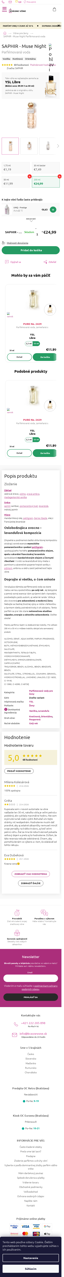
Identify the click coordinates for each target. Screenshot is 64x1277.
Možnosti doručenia (17, 242)
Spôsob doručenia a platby (31, 1177)
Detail (19, 357)
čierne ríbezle (40, 518)
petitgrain (28, 518)
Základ (7, 490)
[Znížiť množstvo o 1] (36, 228)
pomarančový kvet (29, 505)
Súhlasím (31, 1268)
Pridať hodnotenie (19, 771)
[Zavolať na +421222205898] (5, 2)
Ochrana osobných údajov (30, 1196)
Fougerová (34, 719)
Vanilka (33, 710)
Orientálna (46, 716)
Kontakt (31, 1205)
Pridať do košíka (31, 250)
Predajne (30, 1156)
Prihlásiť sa (31, 997)
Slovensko (30, 1058)
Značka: (15, 68)
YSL (31, 701)
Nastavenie (30, 1258)
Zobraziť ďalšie (30, 883)
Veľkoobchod (31, 1191)
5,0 (19, 2)
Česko (30, 1054)
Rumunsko (30, 1067)
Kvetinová (34, 716)
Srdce (7, 502)
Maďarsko (31, 1063)
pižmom (8, 568)
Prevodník (31, 2)
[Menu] (4, 9)
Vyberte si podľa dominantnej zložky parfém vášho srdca (30, 1166)
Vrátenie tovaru (31, 1182)
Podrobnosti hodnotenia (43, 64)
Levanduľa (43, 710)
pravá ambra (33, 493)
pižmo (23, 493)
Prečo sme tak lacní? (30, 1151)
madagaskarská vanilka (15, 497)
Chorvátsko (31, 1072)
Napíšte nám (30, 1200)
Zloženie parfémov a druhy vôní (30, 1160)
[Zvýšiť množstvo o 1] (42, 232)
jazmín (7, 505)
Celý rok (33, 723)
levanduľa (43, 505)
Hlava (7, 514)
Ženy (31, 705)
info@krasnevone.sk (33, 1035)
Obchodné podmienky (30, 1187)
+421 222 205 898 (33, 1024)
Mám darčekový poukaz (30, 1173)
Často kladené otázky (31, 1146)
